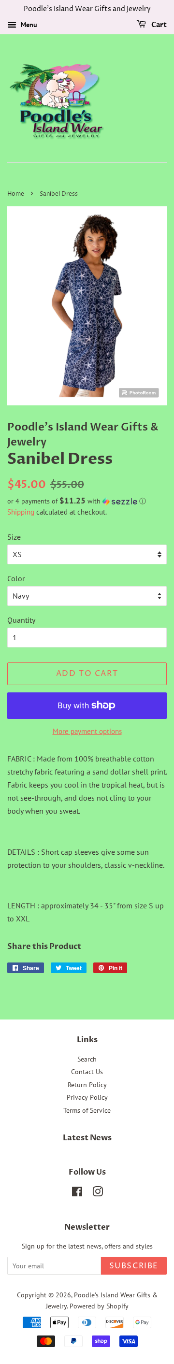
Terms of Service (87, 1110)
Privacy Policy (87, 1097)
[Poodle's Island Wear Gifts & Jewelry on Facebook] (77, 1193)
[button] (87, 501)
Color (16, 578)
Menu (28, 24)
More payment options (87, 731)
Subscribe (134, 1266)
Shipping (20, 512)
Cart (158, 24)
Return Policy (87, 1084)
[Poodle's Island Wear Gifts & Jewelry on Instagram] (97, 1193)
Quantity (21, 620)
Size (14, 537)
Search (87, 1059)
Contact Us (87, 1071)
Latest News (87, 1138)
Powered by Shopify (99, 1306)
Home (15, 194)
